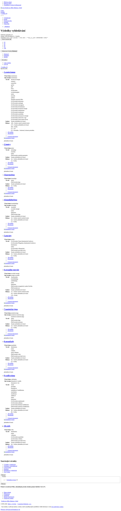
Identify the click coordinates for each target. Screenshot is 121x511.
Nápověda (6, 24)
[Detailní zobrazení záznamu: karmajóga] (9, 193)
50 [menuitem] (4, 46)
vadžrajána (9, 375)
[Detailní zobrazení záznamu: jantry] (9, 168)
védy (7, 426)
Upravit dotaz (7, 467)
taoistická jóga (11, 309)
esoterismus (9, 72)
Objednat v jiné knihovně (10, 466)
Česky (2, 10)
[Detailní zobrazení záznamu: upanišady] (9, 369)
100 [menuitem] (5, 48)
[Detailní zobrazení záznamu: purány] (9, 263)
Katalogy (6, 469)
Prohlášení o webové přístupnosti (12, 5)
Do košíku (4, 60)
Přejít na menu (7, 3)
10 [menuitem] (4, 42)
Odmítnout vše (16, 509)
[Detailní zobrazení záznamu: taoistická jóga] (9, 335)
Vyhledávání (7, 18)
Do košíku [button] (10, 132)
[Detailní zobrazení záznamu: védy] (9, 452)
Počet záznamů (6, 39)
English (3, 12)
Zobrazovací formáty (9, 51)
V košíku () (4, 13)
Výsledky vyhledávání (10, 464)
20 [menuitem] (4, 43)
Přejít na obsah (8, 2)
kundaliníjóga (10, 200)
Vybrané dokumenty (12, 136)
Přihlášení (7, 26)
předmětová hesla (11, 480)
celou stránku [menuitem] (7, 63)
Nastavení (9, 509)
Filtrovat (3, 475)
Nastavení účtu (8, 21)
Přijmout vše (4, 509)
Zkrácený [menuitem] (6, 54)
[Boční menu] (1, 15)
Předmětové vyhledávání (10, 470)
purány (8, 236)
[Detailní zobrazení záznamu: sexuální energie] (9, 303)
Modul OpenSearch (9, 497)
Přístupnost (7, 494)
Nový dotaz (7, 472)
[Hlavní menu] (3, 15)
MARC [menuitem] (6, 57)
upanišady (9, 341)
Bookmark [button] (10, 133)
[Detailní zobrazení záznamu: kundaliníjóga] (9, 229)
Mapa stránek (7, 492)
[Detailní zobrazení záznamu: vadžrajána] (9, 419)
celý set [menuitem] (6, 64)
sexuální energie (11, 270)
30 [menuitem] (4, 45)
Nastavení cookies (8, 498)
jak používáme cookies (57, 506)
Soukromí (6, 495)
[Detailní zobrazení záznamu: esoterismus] (9, 138)
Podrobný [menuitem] (6, 55)
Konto (5, 19)
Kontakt (6, 22)
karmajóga (9, 175)
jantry (7, 144)
